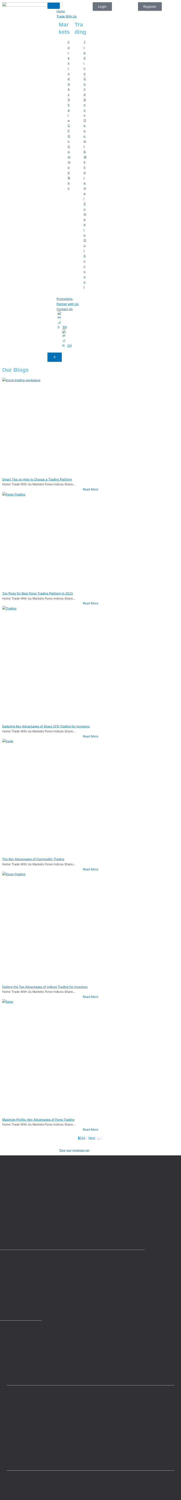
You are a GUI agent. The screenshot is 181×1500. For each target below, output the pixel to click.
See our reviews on (74, 1151)
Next (92, 1138)
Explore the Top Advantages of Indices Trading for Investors (44, 987)
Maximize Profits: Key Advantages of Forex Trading (38, 1119)
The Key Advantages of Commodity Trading (33, 859)
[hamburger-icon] (53, 6)
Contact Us (65, 309)
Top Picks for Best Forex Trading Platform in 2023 (37, 593)
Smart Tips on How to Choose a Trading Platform (37, 479)
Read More (90, 489)
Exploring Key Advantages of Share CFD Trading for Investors (46, 726)
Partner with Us (68, 304)
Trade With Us (67, 16)
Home (61, 11)
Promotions (65, 299)
